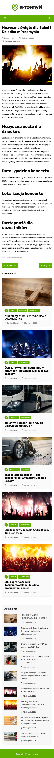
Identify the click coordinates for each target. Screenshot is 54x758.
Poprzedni (11, 265)
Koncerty (13, 525)
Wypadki (26, 470)
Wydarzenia (15, 41)
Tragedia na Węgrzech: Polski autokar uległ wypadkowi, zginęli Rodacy (25, 477)
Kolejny (44, 265)
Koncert (13, 577)
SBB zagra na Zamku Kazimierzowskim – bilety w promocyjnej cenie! (22, 585)
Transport (13, 418)
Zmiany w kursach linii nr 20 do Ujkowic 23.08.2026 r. (24, 424)
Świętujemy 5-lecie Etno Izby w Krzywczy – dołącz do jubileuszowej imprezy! (27, 370)
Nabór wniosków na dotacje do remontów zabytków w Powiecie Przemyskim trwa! (35, 720)
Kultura (7, 41)
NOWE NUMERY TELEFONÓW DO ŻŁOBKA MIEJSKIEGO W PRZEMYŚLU (35, 660)
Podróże (22, 310)
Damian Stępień (10, 38)
